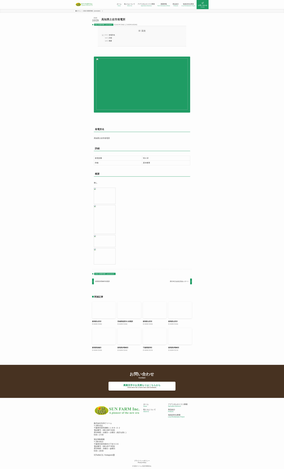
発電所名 (112, 35)
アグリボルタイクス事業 (178, 404)
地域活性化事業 (176, 416)
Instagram (109, 455)
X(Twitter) (97, 455)
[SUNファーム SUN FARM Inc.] (84, 4)
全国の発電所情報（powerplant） (104, 24)
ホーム (146, 405)
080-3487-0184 (109, 430)
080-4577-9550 (109, 446)
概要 (110, 41)
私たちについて (149, 410)
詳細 (110, 38)
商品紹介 (171, 410)
